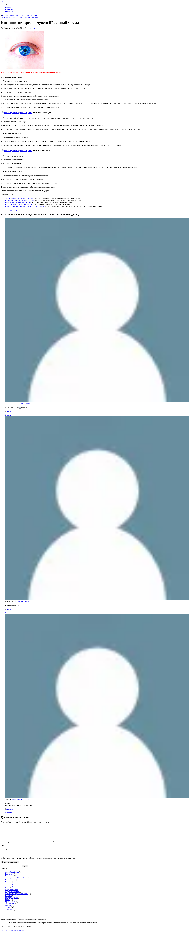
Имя (3, 846)
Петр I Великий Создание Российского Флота (19, 15)
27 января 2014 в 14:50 (21, 404)
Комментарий (6, 842)
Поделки (8, 896)
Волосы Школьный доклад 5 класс (18, 202)
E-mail (4, 850)
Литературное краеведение (15, 886)
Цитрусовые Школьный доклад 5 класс (20, 200)
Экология (8, 910)
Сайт (3, 854)
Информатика (10, 880)
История (8, 882)
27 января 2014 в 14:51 (21, 602)
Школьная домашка (8, 2)
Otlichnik (33, 28)
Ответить (9, 411)
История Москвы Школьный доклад (19, 204)
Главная (8, 7)
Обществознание (11, 890)
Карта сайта (9, 9)
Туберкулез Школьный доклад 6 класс (19, 198)
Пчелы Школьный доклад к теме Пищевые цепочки (25, 206)
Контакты (9, 11)
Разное (7, 900)
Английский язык (12, 872)
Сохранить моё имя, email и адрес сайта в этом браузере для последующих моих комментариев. (39, 858)
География (9, 876)
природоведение (11, 898)
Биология (8, 874)
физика (8, 906)
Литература (9, 884)
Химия (7, 908)
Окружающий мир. (15, 210)
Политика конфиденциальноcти (13, 930)
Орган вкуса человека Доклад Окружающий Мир (19, 17)
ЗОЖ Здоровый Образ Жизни (16, 878)
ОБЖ (7, 888)
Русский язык (10, 902)
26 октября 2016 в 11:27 (21, 799)
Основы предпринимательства (16, 894)
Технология (9, 904)
